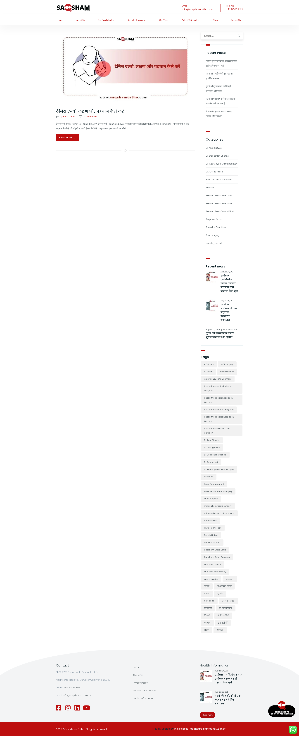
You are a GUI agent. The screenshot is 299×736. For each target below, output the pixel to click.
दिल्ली (207, 615)
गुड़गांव (220, 593)
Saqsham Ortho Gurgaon (217, 557)
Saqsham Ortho (214, 219)
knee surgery (211, 498)
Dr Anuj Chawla (214, 147)
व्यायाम (207, 622)
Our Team (163, 20)
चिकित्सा (208, 608)
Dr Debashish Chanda (217, 155)
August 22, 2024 (213, 329)
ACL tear (208, 371)
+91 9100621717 (234, 9)
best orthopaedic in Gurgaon (219, 409)
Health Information (143, 698)
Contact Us (236, 20)
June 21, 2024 (68, 116)
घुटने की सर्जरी (228, 600)
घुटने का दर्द (209, 600)
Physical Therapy (212, 527)
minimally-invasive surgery (217, 505)
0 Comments (90, 116)
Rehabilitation (211, 535)
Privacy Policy (140, 682)
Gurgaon (208, 476)
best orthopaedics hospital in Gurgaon (219, 419)
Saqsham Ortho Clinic (215, 549)
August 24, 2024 (228, 271)
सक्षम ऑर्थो (222, 622)
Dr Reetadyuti (211, 462)
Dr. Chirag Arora (214, 171)
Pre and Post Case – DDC (219, 203)
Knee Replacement (214, 484)
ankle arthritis (227, 371)
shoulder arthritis (212, 564)
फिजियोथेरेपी (223, 615)
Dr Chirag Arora (212, 447)
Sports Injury (213, 235)
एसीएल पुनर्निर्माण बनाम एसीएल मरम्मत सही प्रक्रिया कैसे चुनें (229, 283)
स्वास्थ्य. (220, 630)
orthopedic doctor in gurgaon (219, 513)
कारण (206, 593)
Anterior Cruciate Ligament (217, 378)
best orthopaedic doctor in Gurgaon (217, 388)
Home (60, 20)
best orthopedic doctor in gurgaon (217, 430)
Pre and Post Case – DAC (219, 195)
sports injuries (211, 579)
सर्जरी (206, 630)
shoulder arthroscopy (215, 571)
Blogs (215, 20)
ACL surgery (227, 364)
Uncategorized (214, 242)
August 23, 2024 (228, 300)
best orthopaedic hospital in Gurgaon (218, 400)
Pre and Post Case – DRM (220, 211)
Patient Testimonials (190, 20)
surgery (230, 579)
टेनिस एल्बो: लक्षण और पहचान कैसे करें (90, 111)
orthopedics (210, 520)
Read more (207, 715)
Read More (66, 137)
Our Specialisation (106, 20)
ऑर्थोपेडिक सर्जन (224, 586)
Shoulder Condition (216, 227)
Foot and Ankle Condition (219, 179)
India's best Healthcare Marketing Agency (199, 729)
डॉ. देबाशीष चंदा (225, 608)
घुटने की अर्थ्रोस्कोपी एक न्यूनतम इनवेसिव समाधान (229, 312)
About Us (80, 20)
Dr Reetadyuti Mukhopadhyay (221, 163)
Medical (210, 187)
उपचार (206, 586)
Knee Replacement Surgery (218, 491)
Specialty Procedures (137, 20)
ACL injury (209, 364)
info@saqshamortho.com (198, 9)
